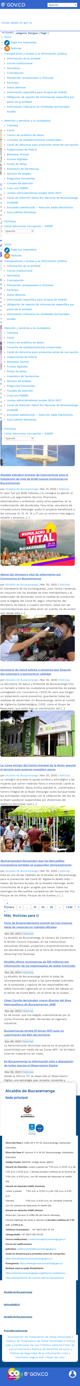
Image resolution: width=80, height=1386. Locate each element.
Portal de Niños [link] (17, 163)
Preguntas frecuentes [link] (21, 178)
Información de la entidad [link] (23, 58)
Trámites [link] (12, 125)
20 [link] (43, 907)
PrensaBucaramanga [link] (15, 1330)
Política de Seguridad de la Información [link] (35, 1353)
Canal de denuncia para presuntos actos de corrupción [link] (42, 144)
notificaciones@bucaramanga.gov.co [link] (36, 1249)
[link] (13, 7)
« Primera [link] (9, 905)
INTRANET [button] (8, 32)
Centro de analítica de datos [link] (25, 135)
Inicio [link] (7, 36)
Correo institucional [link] (19, 63)
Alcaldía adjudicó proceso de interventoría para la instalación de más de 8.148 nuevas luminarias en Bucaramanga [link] (34, 479)
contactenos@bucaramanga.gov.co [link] (46, 1239)
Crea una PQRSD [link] (17, 188)
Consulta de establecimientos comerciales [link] (34, 139)
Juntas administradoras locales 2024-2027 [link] (34, 192)
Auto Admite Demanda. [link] (22, 212)
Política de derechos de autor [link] (51, 1349)
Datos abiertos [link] (16, 87)
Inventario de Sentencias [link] (23, 168)
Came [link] (10, 130)
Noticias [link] (64, 488)
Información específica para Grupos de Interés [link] (37, 92)
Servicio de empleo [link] (19, 173)
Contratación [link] (15, 72)
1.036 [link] (69, 907)
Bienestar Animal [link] (18, 154)
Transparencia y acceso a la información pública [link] (35, 53)
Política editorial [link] (51, 1345)
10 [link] (34, 907)
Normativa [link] (13, 68)
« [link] (20, 907)
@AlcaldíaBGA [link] (12, 1304)
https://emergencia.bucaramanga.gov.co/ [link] (41, 1263)
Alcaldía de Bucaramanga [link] (21, 488)
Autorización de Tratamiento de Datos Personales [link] (39, 1336)
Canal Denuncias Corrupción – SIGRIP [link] (28, 226)
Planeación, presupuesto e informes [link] (30, 77)
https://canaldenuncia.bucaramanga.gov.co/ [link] (29, 1258)
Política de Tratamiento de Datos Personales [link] (34, 1340)
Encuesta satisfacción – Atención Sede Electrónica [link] (40, 207)
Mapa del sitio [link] (56, 1357)
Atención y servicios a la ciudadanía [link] (27, 120)
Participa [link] (12, 82)
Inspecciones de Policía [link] (22, 149)
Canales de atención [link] (20, 183)
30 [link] (51, 907)
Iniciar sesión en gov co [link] (17, 22)
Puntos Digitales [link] (17, 159)
